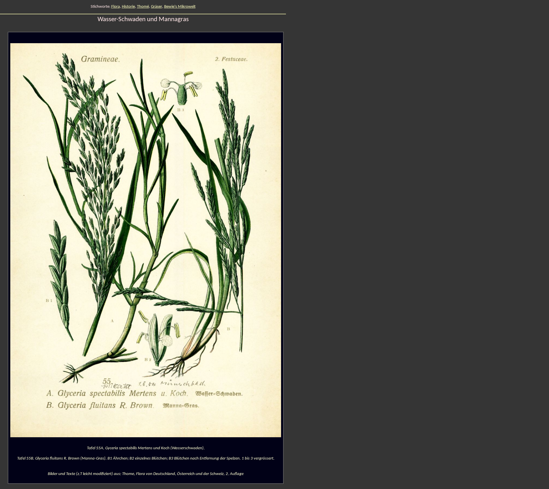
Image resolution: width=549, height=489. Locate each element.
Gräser (156, 7)
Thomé (143, 7)
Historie (128, 7)
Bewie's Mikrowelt (180, 7)
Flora (115, 7)
